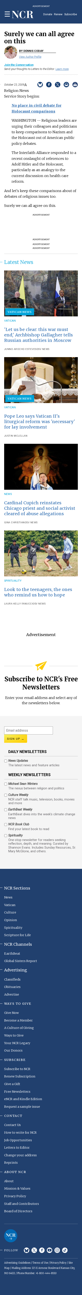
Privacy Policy (15, 1196)
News (8, 494)
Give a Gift (12, 1084)
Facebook (42, 1250)
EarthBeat (12, 954)
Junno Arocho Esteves (20, 349)
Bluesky (26, 1250)
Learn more (62, 69)
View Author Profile (30, 56)
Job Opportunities (18, 1140)
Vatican (10, 320)
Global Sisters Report (20, 961)
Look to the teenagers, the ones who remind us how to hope (38, 592)
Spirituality (12, 580)
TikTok (65, 1250)
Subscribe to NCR (17, 1069)
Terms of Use (40, 1262)
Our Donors (13, 1050)
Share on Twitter (57, 84)
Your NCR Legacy (17, 1043)
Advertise (11, 994)
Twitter (34, 1250)
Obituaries (12, 987)
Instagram (57, 1250)
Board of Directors (18, 1211)
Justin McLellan (16, 435)
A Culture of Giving (19, 1028)
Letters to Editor (17, 1148)
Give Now (11, 1013)
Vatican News (20, 312)
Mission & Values (17, 1188)
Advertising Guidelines (17, 1262)
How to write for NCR (20, 1133)
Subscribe (70, 14)
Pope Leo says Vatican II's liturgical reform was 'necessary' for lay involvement (39, 422)
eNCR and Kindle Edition (23, 1099)
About (9, 1181)
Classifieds (12, 979)
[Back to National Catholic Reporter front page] (23, 15)
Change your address (20, 1155)
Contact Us (12, 1125)
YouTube (49, 1250)
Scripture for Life (17, 935)
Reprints (11, 1163)
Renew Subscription (19, 1076)
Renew (58, 14)
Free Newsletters (17, 1092)
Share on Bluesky (40, 84)
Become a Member (18, 1020)
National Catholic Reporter (10, 1235)
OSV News (43, 349)
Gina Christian (14, 522)
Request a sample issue (22, 1107)
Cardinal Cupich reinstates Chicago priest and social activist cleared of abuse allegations (39, 508)
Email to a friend (66, 84)
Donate (47, 14)
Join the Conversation (18, 64)
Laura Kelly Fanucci (18, 603)
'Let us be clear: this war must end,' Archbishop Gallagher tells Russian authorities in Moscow (38, 335)
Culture (10, 912)
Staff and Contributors (21, 1204)
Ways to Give (14, 1035)
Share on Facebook (49, 84)
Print (75, 84)
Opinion (10, 920)
